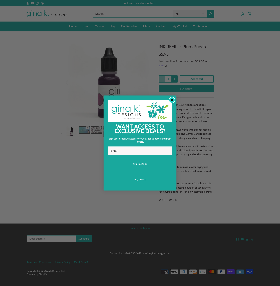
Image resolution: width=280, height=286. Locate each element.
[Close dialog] (172, 100)
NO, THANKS (140, 179)
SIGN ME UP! (140, 164)
